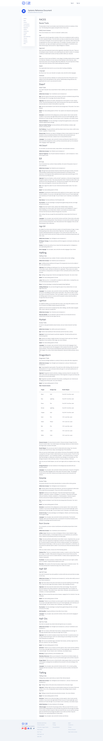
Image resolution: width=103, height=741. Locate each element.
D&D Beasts (40, 729)
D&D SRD (39, 736)
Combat (25, 33)
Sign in (72, 3)
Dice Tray (39, 732)
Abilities (25, 29)
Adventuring (26, 31)
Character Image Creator (42, 727)
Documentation (56, 727)
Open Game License (72, 732)
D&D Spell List (40, 734)
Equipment (26, 27)
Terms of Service (72, 729)
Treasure (25, 38)
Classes (25, 22)
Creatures (25, 41)
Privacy (69, 727)
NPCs (25, 43)
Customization (26, 24)
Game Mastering (27, 36)
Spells (25, 34)
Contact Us (70, 724)
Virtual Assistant (41, 724)
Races (25, 20)
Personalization (27, 25)
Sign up (78, 3)
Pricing (54, 724)
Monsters (25, 40)
